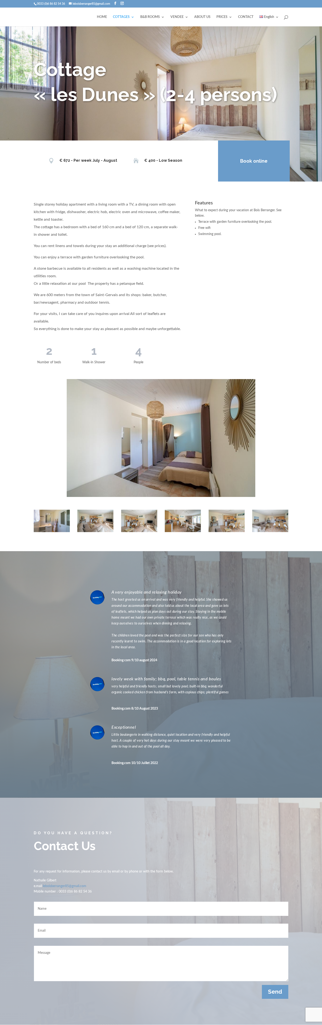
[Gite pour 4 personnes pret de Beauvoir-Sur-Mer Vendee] (139, 521)
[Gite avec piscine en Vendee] (52, 521)
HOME (102, 17)
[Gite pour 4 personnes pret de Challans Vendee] (183, 521)
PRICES (221, 17)
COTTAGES (121, 17)
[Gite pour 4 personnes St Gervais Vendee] (227, 521)
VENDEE (177, 17)
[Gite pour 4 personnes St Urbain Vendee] (270, 521)
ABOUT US (202, 17)
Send (275, 991)
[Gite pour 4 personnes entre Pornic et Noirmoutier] (95, 521)
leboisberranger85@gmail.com (64, 886)
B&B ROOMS (150, 17)
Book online (254, 161)
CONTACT (245, 17)
